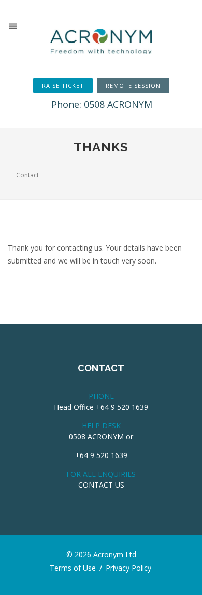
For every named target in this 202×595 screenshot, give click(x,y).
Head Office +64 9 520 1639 (101, 407)
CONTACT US (101, 485)
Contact (27, 175)
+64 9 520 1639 (101, 455)
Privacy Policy (128, 568)
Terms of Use (73, 568)
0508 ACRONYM (96, 436)
